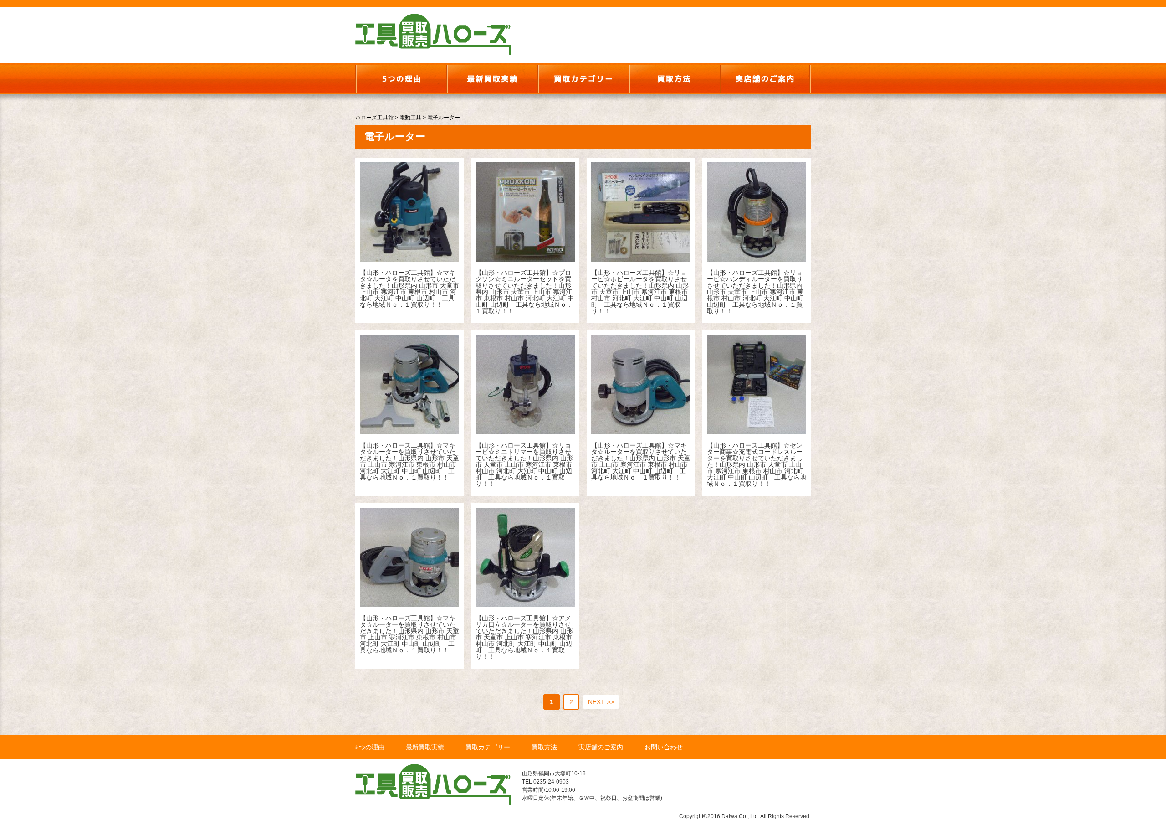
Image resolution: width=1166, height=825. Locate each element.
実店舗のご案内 (600, 747)
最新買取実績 (425, 747)
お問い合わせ (663, 747)
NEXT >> (601, 702)
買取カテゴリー (487, 747)
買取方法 (544, 747)
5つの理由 (369, 747)
